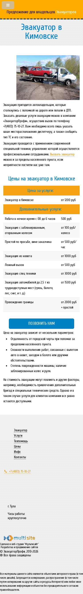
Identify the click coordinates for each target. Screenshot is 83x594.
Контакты (20, 457)
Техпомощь (21, 441)
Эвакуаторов (66, 12)
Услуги (18, 436)
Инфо (17, 452)
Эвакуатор (20, 430)
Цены (17, 446)
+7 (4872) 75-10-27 (20, 471)
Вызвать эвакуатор (62, 154)
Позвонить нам (41, 323)
